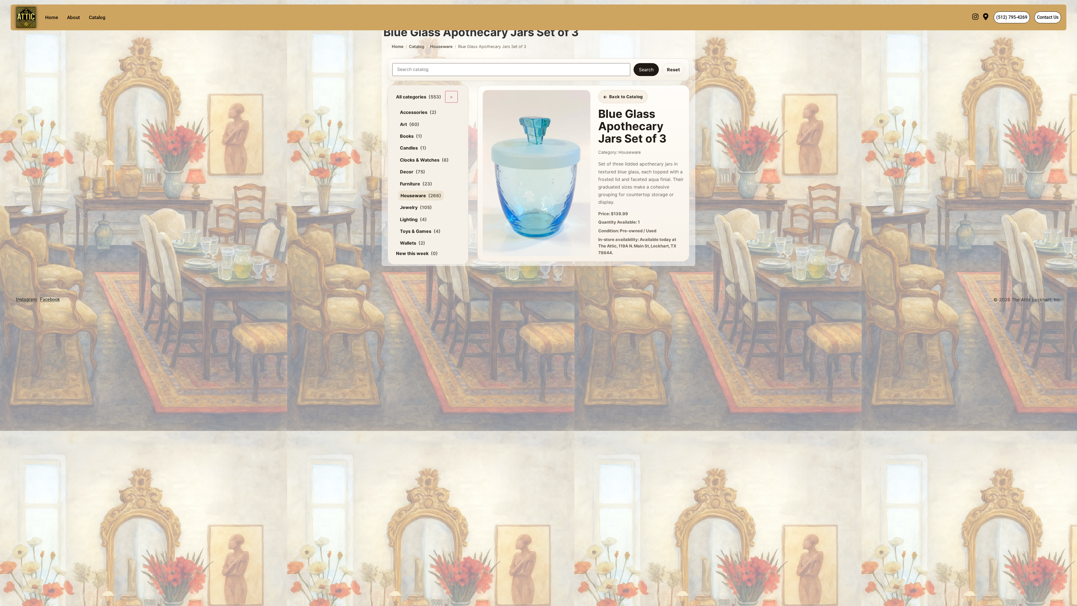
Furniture (416, 184)
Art (409, 124)
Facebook (50, 299)
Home (51, 17)
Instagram (26, 299)
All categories (418, 97)
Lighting (413, 219)
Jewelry (416, 207)
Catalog (97, 17)
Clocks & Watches (424, 160)
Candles (413, 148)
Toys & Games (420, 231)
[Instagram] (975, 17)
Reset (673, 69)
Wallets (412, 243)
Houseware (441, 46)
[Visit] (985, 17)
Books (411, 136)
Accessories (418, 112)
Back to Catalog (626, 96)
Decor (412, 172)
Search (646, 69)
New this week (417, 253)
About (73, 17)
